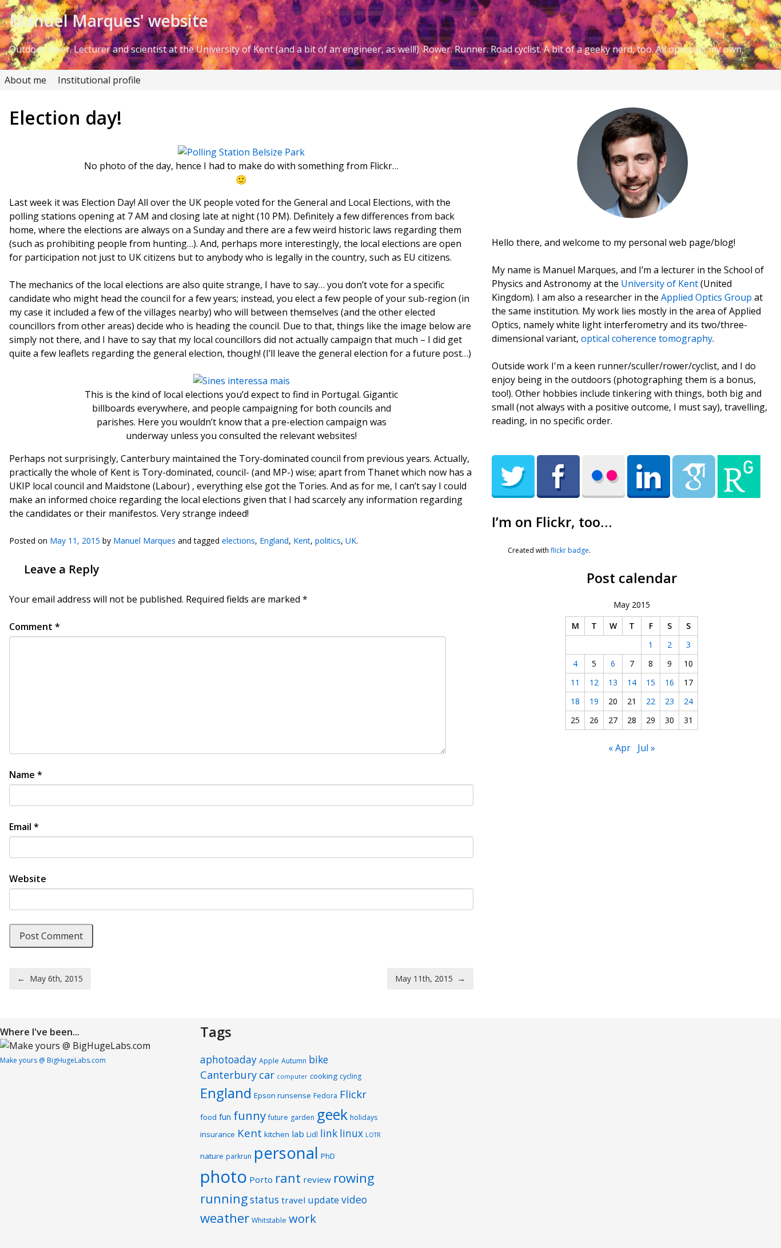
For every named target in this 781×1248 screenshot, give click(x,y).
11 (575, 682)
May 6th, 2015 (50, 978)
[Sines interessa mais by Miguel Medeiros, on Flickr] (241, 380)
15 (650, 682)
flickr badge (570, 550)
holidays (363, 1117)
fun (225, 1116)
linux (351, 1133)
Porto (261, 1179)
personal (286, 1152)
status (264, 1199)
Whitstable (269, 1220)
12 (594, 682)
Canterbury (228, 1075)
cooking (323, 1076)
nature (212, 1156)
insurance (217, 1134)
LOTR (373, 1135)
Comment (34, 626)
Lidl (312, 1134)
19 (594, 701)
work (302, 1218)
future (278, 1117)
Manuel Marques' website (108, 20)
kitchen (276, 1134)
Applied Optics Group (706, 297)
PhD (328, 1156)
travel (293, 1200)
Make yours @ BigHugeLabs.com (53, 1060)
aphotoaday (228, 1059)
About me (25, 80)
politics (328, 540)
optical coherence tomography (646, 338)
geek (332, 1114)
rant (288, 1177)
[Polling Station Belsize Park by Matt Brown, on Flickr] (241, 152)
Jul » (646, 747)
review (317, 1179)
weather (224, 1217)
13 (612, 682)
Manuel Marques (144, 540)
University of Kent (659, 283)
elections (238, 540)
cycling (350, 1076)
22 (650, 701)
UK (350, 540)
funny (249, 1115)
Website (27, 878)
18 (575, 701)
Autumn (293, 1061)
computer (292, 1076)
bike (318, 1059)
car (266, 1075)
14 (631, 682)
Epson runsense (282, 1095)
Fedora (325, 1096)
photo (223, 1176)
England (274, 540)
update (323, 1199)
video (354, 1199)
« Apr (619, 747)
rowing (353, 1178)
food (208, 1117)
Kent (301, 540)
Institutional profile (99, 80)
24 (688, 701)
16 (669, 682)
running (224, 1198)
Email (24, 826)
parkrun (239, 1156)
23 (669, 701)
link (328, 1133)
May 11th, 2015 (430, 978)
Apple (269, 1061)
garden (302, 1117)
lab (298, 1133)
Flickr (353, 1094)
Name (25, 774)
